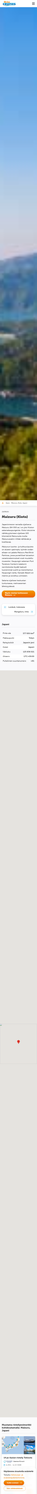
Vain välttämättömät (15, 1488)
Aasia (8, 503)
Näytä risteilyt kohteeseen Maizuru (16, 594)
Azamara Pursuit (18, 1461)
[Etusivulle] (9, 3)
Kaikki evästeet (12, 1483)
